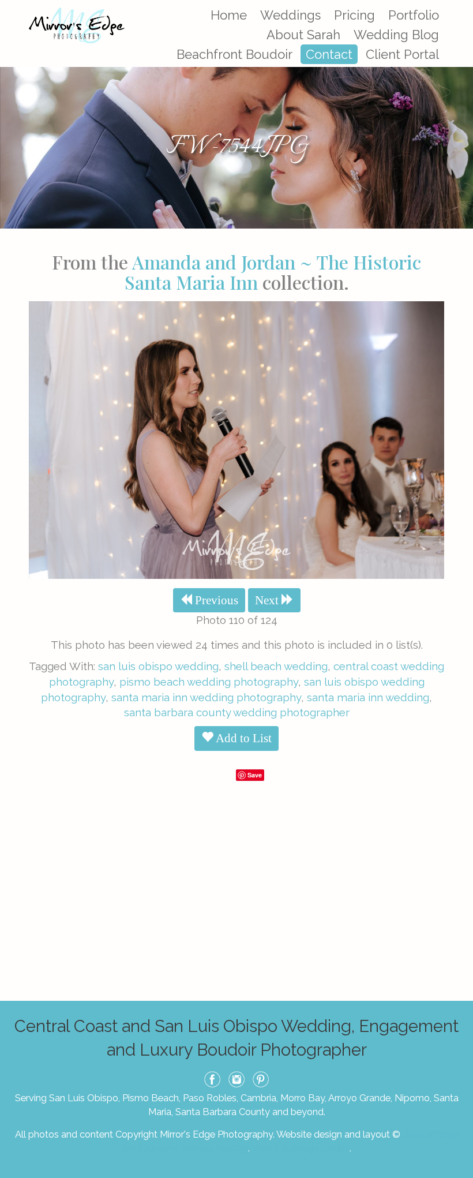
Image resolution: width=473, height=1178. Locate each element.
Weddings (290, 15)
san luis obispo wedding (158, 666)
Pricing (354, 15)
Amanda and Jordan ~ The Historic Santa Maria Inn (273, 271)
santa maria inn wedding (368, 697)
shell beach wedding (276, 666)
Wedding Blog (396, 34)
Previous (215, 600)
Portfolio (413, 15)
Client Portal (402, 54)
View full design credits (300, 1148)
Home (229, 15)
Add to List (242, 738)
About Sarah (303, 34)
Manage (458, 6)
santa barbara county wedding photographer (237, 712)
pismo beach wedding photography (208, 681)
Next (268, 600)
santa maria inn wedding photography (206, 697)
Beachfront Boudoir (234, 54)
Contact (329, 54)
